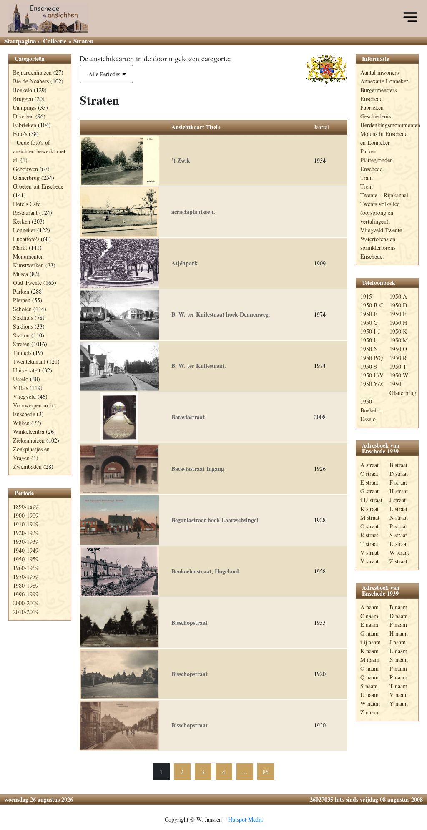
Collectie (55, 40)
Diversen (23, 116)
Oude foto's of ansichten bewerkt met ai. (39, 151)
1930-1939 (25, 542)
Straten (21, 344)
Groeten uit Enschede (38, 186)
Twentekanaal (29, 361)
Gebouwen (25, 169)
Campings (24, 107)
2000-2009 (25, 603)
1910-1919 (25, 524)
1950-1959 (25, 559)
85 (266, 772)
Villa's (20, 388)
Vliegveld (24, 396)
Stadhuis (23, 318)
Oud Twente (27, 283)
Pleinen (21, 300)
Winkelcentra (28, 431)
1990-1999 (25, 594)
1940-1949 (25, 550)
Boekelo (22, 90)
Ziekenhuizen (29, 440)
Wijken (21, 423)
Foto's (20, 134)
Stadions (23, 326)
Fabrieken (24, 125)
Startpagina (20, 40)
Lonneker (24, 230)
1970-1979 (25, 577)
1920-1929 (25, 533)
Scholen (22, 309)
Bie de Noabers (31, 81)
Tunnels (22, 353)
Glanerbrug (26, 177)
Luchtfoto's (26, 239)
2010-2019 (25, 612)
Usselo (20, 379)
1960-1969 (25, 568)
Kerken (21, 221)
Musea (20, 274)
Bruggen (23, 99)
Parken (21, 291)
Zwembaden (27, 466)
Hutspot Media (245, 819)
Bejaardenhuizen (32, 72)
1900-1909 (25, 515)
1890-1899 (25, 507)
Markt (20, 248)
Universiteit (26, 370)
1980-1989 (25, 585)
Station (21, 335)
